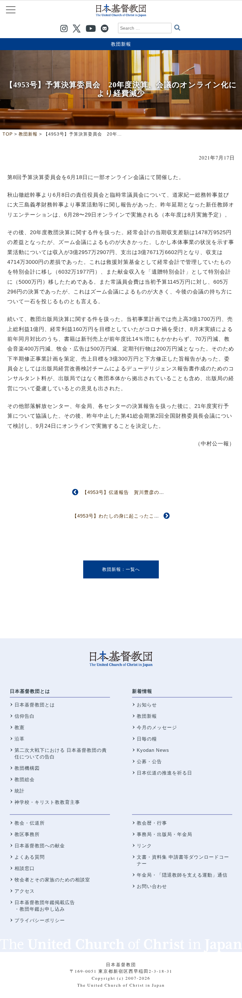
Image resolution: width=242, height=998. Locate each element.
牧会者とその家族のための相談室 (52, 879)
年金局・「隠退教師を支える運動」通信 (182, 875)
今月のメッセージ (157, 727)
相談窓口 (24, 868)
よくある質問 (29, 857)
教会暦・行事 (152, 823)
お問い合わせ (152, 886)
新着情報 (142, 691)
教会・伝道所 (29, 823)
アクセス (24, 891)
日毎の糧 (147, 738)
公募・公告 (149, 761)
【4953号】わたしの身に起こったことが (118, 516)
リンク (144, 845)
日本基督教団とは (30, 691)
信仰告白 (24, 716)
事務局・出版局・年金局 (164, 834)
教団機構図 (27, 768)
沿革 (19, 738)
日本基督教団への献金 (39, 845)
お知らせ (147, 704)
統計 (19, 790)
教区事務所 (27, 834)
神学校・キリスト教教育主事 (47, 802)
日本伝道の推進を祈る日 (164, 772)
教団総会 (24, 779)
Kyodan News (153, 750)
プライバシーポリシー (39, 920)
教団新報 (121, 44)
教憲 (19, 727)
